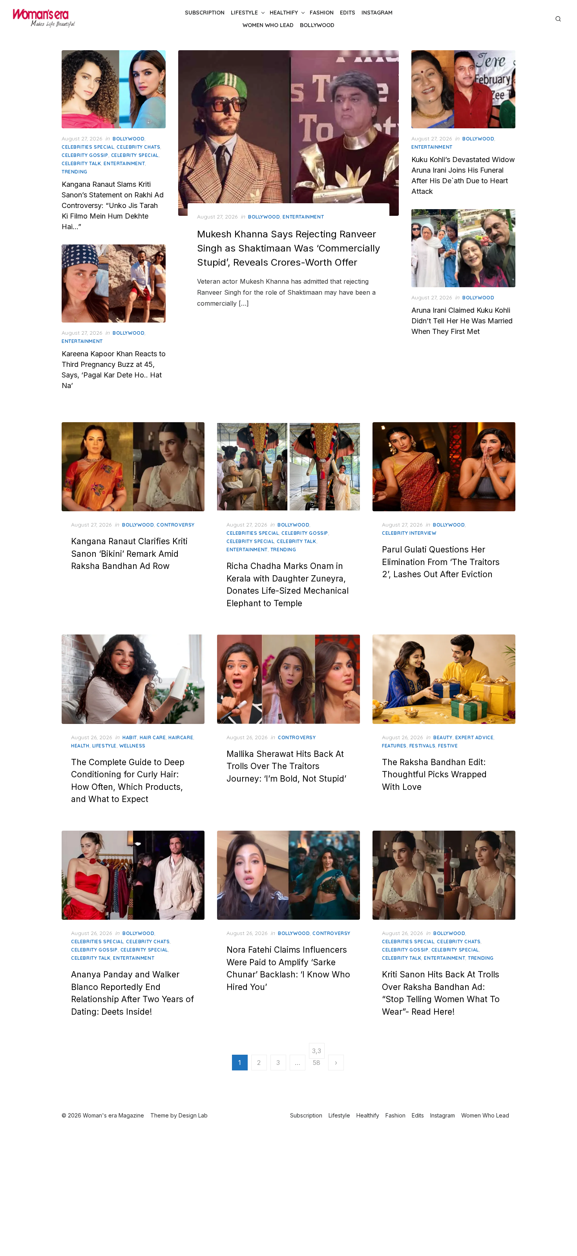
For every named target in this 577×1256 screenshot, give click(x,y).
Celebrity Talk (81, 163)
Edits (347, 12)
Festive (448, 746)
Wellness (132, 746)
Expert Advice (474, 737)
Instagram (377, 12)
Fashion (322, 12)
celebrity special (135, 155)
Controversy (176, 525)
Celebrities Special (88, 147)
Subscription (205, 12)
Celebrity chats (138, 147)
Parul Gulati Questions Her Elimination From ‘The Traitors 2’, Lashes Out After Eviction (441, 562)
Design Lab (193, 1115)
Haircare (180, 737)
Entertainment (303, 217)
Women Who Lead (268, 25)
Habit (129, 737)
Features (394, 746)
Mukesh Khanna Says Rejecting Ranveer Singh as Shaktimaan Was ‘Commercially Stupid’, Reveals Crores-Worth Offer (288, 248)
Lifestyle (244, 12)
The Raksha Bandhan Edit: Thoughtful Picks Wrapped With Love (434, 774)
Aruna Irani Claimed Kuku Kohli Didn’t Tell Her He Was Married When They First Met (462, 320)
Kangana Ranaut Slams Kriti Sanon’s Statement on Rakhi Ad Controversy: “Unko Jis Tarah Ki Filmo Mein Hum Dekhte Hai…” (113, 205)
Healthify (284, 12)
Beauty (443, 737)
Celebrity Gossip (85, 155)
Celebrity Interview (409, 533)
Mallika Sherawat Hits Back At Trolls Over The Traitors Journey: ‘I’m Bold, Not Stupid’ (286, 766)
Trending (75, 172)
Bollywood (317, 25)
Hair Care (153, 737)
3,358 (316, 1053)
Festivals (422, 746)
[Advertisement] (288, 1190)
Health (80, 746)
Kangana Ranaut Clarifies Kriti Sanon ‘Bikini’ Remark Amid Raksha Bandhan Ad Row (129, 553)
